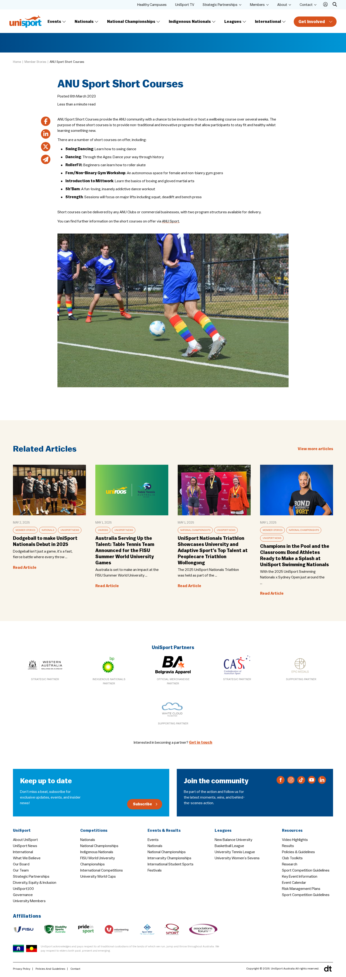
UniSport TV (184, 5)
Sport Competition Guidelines (306, 870)
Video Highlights (295, 840)
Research (289, 864)
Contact (306, 5)
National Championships (131, 22)
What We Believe (26, 858)
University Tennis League (235, 852)
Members (257, 5)
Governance (23, 895)
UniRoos (103, 530)
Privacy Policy (21, 968)
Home (17, 61)
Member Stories (35, 61)
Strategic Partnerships (220, 5)
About (282, 5)
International (268, 22)
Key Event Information (299, 876)
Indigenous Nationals (190, 22)
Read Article (24, 567)
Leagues (232, 22)
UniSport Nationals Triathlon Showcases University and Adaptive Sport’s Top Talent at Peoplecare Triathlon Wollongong (213, 550)
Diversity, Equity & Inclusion (34, 882)
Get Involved (311, 22)
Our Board (21, 864)
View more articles (315, 449)
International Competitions (101, 870)
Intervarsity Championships (169, 858)
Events (54, 22)
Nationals (84, 22)
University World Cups (98, 876)
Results (288, 846)
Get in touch (200, 742)
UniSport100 (23, 889)
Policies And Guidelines (50, 968)
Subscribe (142, 804)
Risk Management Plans (301, 889)
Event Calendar (294, 882)
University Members (29, 901)
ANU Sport (170, 221)
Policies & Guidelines (298, 852)
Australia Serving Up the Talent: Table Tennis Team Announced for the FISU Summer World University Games (124, 550)
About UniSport (25, 840)
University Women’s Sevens (237, 858)
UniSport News (69, 530)
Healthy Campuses (152, 5)
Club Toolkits (292, 858)
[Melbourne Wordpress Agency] (328, 968)
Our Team (21, 870)
